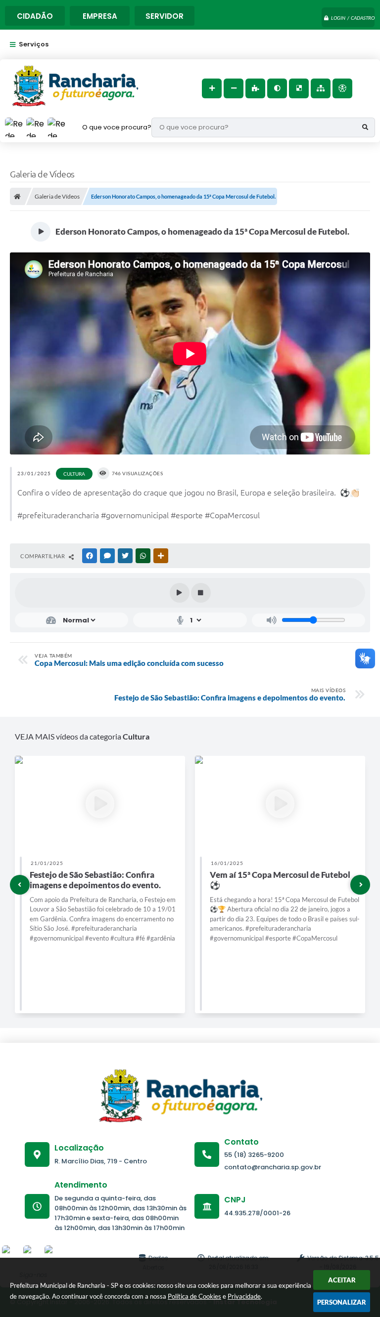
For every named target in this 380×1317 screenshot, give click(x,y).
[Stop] (201, 593)
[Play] (180, 593)
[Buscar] (365, 127)
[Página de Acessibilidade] (342, 88)
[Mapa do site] (321, 88)
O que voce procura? (116, 127)
